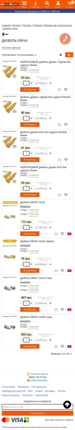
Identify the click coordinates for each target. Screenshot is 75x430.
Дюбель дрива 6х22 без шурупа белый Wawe (43, 133)
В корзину (30, 89)
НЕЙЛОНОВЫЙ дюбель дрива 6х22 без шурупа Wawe (43, 168)
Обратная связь (39, 380)
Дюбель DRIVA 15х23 (32, 202)
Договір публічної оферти (59, 419)
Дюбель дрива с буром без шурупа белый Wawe (45, 98)
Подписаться (37, 413)
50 (68, 353)
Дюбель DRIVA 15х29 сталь (36, 278)
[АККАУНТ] (58, 4)
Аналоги (25, 206)
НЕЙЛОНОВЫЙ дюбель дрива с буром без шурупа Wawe (45, 63)
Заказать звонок (39, 373)
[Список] (69, 54)
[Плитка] (61, 54)
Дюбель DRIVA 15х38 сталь (36, 317)
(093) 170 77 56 (37, 377)
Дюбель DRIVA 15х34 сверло (37, 241)
